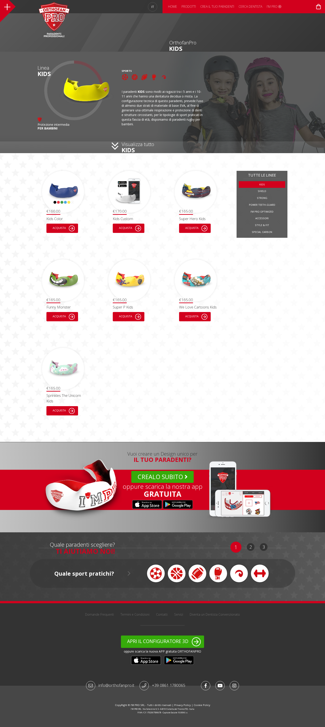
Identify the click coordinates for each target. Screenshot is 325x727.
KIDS (262, 184)
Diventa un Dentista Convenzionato (215, 614)
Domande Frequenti (99, 614)
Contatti (162, 614)
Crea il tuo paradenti (217, 6)
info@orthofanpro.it (115, 685)
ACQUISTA (60, 228)
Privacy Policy (182, 705)
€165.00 (186, 211)
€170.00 (120, 211)
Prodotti (189, 6)
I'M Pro (272, 6)
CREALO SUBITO (161, 477)
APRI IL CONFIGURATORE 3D (158, 641)
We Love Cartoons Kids (198, 307)
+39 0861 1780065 (168, 685)
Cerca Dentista (250, 6)
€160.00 (53, 211)
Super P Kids (123, 307)
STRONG (262, 198)
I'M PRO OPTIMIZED (261, 211)
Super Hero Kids (192, 218)
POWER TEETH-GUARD (262, 204)
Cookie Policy (202, 705)
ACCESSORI (262, 218)
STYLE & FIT (262, 225)
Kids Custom (123, 218)
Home (172, 6)
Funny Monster (58, 307)
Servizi (178, 614)
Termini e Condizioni (134, 614)
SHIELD (262, 191)
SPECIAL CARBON (262, 232)
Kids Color (54, 218)
